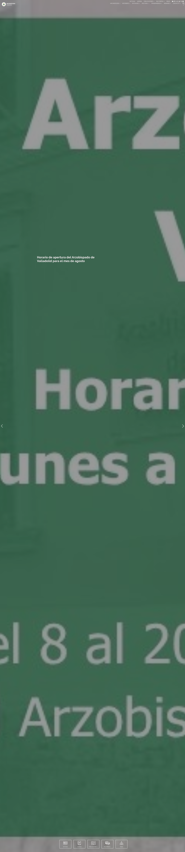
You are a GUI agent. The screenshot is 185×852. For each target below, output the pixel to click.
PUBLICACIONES (148, 1)
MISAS (168, 1)
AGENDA (139, 1)
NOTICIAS (132, 1)
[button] (1, 426)
